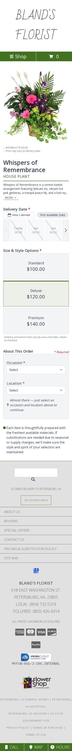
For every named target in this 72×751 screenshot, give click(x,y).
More (9, 197)
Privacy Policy (17, 727)
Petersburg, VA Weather (28, 713)
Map (37, 747)
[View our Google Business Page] (36, 572)
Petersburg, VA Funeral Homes (24, 699)
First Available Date (52, 215)
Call (13, 747)
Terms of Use (36, 734)
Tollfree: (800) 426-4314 (36, 611)
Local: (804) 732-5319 (36, 604)
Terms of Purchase (48, 727)
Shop (20, 56)
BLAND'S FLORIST (36, 26)
